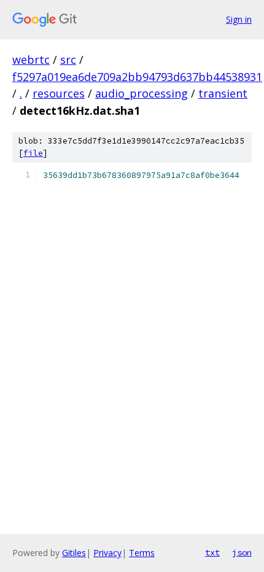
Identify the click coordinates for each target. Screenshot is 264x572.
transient (222, 93)
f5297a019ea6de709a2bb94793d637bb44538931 (137, 76)
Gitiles (74, 552)
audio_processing (141, 93)
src (68, 59)
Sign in (239, 19)
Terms (142, 552)
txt (212, 552)
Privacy (107, 552)
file (33, 153)
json (242, 552)
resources (59, 93)
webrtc (31, 59)
